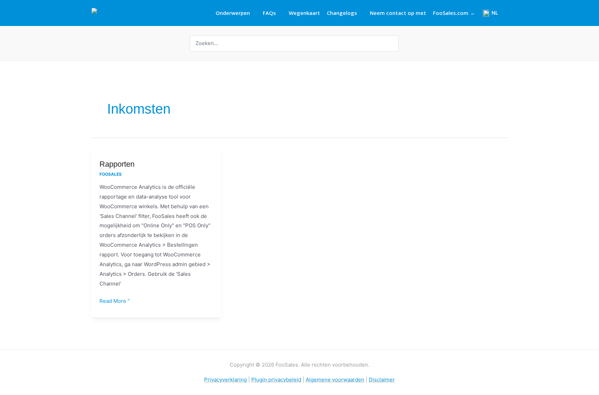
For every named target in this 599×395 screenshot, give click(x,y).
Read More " (114, 300)
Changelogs (342, 12)
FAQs (269, 12)
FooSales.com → (454, 12)
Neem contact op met (398, 12)
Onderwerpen (233, 12)
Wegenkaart (304, 12)
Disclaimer (382, 379)
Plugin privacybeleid (276, 379)
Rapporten (116, 164)
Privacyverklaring (225, 379)
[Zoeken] (394, 43)
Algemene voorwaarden (335, 379)
